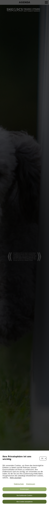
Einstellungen (24, 489)
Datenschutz (19, 484)
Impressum (30, 484)
